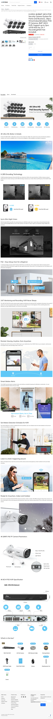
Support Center (21, 5)
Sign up (43, 704)
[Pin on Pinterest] (34, 60)
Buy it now (40, 54)
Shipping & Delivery (15, 701)
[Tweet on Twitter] (30, 60)
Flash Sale (14, 5)
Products (7, 5)
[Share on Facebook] (29, 60)
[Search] (35, 2)
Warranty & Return (14, 704)
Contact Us (13, 707)
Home (2, 5)
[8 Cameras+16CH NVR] (33, 40)
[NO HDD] (31, 45)
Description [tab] (3, 94)
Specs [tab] (8, 94)
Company (29, 5)
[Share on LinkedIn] (32, 60)
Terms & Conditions (14, 706)
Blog (12, 709)
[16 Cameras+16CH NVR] (44, 40)
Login (47, 2)
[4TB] (35, 45)
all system (7, 9)
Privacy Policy (13, 702)
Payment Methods (14, 699)
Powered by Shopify (4, 715)
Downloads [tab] (13, 94)
